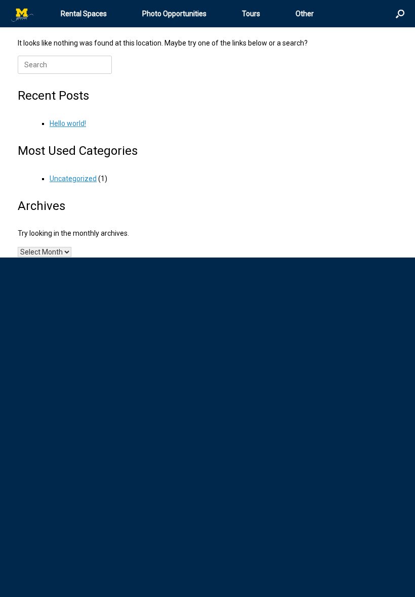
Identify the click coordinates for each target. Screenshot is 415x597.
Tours (251, 14)
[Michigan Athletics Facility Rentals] (22, 14)
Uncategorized (73, 179)
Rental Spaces (84, 14)
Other (305, 14)
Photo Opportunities (174, 14)
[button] (400, 13)
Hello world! (68, 123)
